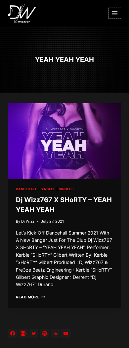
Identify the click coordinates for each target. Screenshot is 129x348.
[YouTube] (65, 333)
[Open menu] (114, 13)
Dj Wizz (27, 221)
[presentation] (64, 141)
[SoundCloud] (55, 333)
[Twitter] (33, 333)
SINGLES (48, 189)
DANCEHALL (26, 189)
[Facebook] (12, 333)
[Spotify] (44, 333)
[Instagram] (23, 333)
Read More (30, 297)
